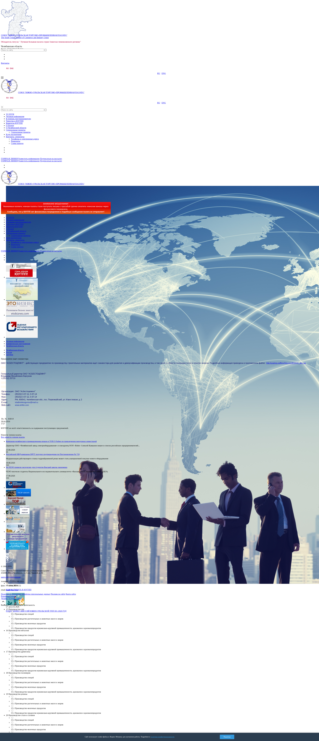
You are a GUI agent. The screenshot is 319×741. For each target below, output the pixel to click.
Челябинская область (15, 346)
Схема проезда (17, 143)
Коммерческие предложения (18, 344)
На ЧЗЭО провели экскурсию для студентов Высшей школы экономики (36, 467)
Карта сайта (71, 594)
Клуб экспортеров (13, 134)
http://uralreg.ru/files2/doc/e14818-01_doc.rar (286, 363)
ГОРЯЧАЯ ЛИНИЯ (9, 159)
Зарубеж (9, 355)
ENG (164, 73)
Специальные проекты (15, 130)
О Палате (10, 125)
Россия (9, 352)
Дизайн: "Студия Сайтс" (11, 599)
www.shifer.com (22, 405)
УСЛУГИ (10, 114)
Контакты (5, 63)
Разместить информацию (29, 159)
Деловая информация (15, 116)
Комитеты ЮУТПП (14, 123)
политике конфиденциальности (162, 737)
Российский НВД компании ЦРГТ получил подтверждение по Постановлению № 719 (43, 454)
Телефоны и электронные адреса (25, 139)
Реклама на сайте (58, 594)
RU (158, 73)
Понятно (227, 737)
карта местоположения (10, 577)
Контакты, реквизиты (15, 137)
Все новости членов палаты (13, 437)
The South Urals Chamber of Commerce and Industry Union (25, 38)
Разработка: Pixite (8, 596)
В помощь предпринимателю (18, 119)
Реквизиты (15, 141)
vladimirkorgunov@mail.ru (26, 402)
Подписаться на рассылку (51, 159)
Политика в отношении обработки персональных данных (25, 594)
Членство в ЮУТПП (15, 121)
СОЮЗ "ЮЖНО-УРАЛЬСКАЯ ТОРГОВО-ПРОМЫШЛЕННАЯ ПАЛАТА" (34, 35)
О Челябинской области (16, 128)
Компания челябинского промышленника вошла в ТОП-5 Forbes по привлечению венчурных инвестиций (51, 441)
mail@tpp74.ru (12, 590)
